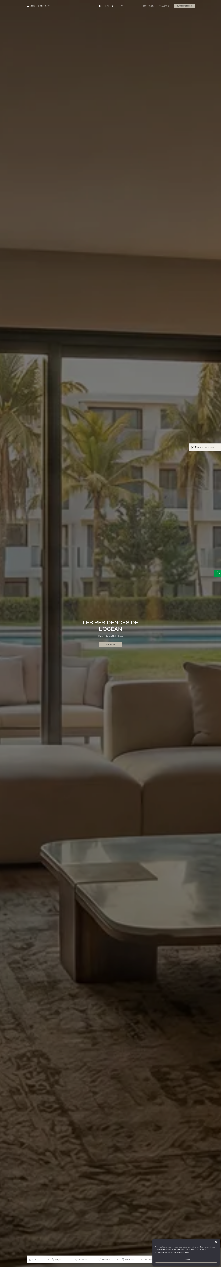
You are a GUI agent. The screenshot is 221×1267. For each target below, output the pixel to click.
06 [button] (118, 1247)
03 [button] (106, 1247)
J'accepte (186, 1260)
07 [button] (122, 1247)
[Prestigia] (111, 6)
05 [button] (114, 1247)
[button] (216, 1241)
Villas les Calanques (110, 626)
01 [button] (99, 1247)
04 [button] (110, 1247)
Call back (164, 6)
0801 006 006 (148, 6)
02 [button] (102, 1247)
